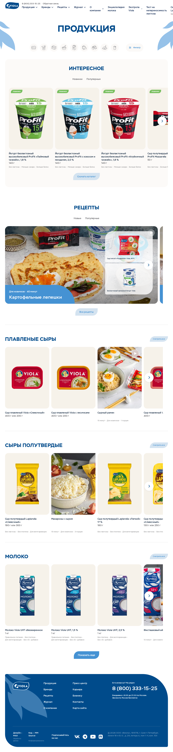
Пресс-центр (80, 683)
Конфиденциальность (36, 741)
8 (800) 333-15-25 (31, 3)
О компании (50, 708)
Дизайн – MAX (17, 734)
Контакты (78, 701)
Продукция (50, 683)
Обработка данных (17, 740)
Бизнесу (77, 695)
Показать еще (86, 655)
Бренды (48, 689)
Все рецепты (86, 311)
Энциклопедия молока (116, 9)
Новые (77, 218)
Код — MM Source (33, 734)
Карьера (77, 689)
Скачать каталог (86, 176)
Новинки (77, 79)
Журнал (48, 701)
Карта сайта (79, 708)
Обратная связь (51, 3)
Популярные (93, 79)
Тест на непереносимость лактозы (156, 10)
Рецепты (48, 695)
